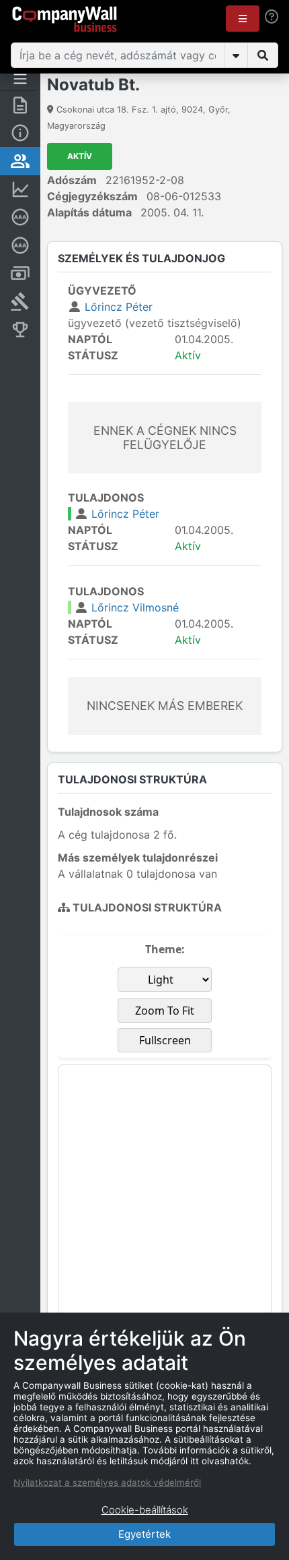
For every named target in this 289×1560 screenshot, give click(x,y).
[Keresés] (262, 55)
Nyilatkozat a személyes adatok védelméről (107, 1482)
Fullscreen (165, 1040)
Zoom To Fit (164, 1010)
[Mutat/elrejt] (236, 55)
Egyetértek (144, 1534)
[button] (242, 18)
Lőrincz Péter (119, 306)
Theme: (165, 949)
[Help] (271, 16)
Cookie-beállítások (144, 1509)
